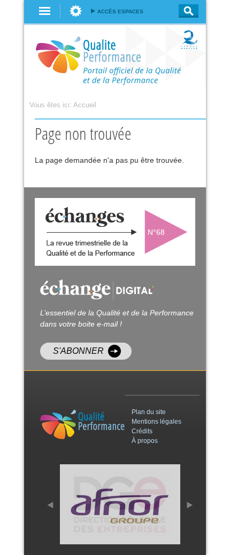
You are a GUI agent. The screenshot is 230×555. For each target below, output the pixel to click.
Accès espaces (120, 11)
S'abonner (78, 350)
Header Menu (75, 11)
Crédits (142, 431)
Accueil (84, 105)
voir (168, 232)
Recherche (185, 11)
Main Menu (44, 11)
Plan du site (149, 412)
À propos (145, 441)
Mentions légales (156, 421)
